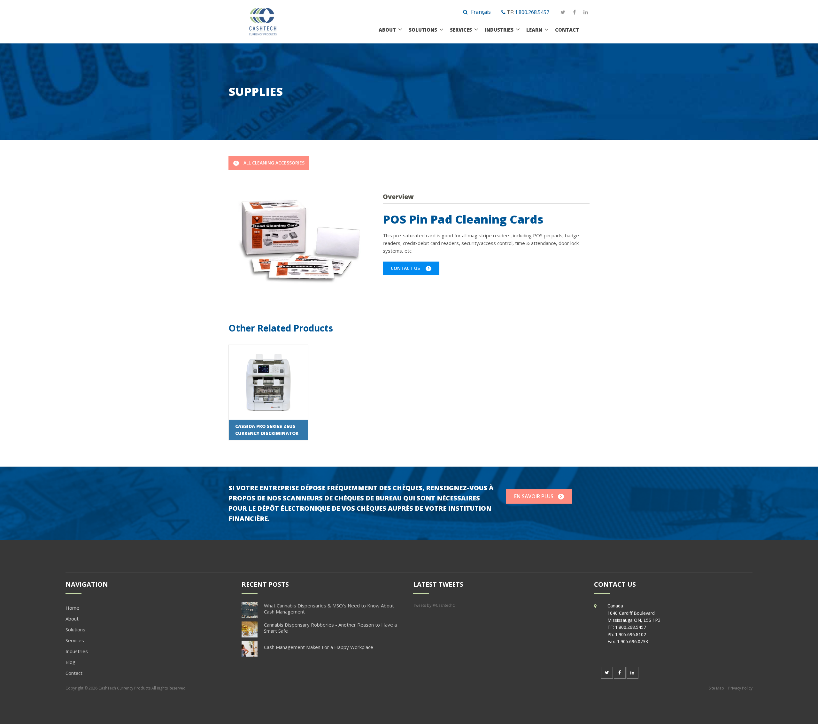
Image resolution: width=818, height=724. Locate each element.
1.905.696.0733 (632, 641)
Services (461, 30)
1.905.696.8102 (630, 634)
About (387, 30)
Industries (499, 30)
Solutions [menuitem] (75, 629)
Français (481, 11)
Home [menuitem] (72, 608)
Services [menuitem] (75, 640)
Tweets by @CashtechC (434, 605)
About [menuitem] (72, 618)
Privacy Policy (740, 688)
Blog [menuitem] (70, 662)
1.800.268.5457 (532, 12)
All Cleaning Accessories (274, 163)
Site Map (716, 688)
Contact (567, 30)
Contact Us (406, 268)
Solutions (423, 30)
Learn (534, 30)
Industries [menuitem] (77, 651)
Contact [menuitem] (74, 673)
